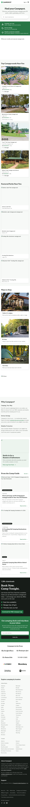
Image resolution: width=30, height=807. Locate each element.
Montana (3, 734)
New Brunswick (4, 747)
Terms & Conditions (21, 792)
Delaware (3, 699)
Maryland (3, 723)
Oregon (17, 705)
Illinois (2, 709)
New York (18, 695)
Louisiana (3, 719)
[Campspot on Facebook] (2, 803)
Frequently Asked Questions (19, 783)
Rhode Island (19, 709)
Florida (2, 701)
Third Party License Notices (7, 797)
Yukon (17, 751)
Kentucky (3, 717)
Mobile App (12, 790)
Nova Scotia (3, 752)
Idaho (2, 707)
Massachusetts (4, 725)
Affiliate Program (5, 792)
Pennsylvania (19, 707)
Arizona (3, 689)
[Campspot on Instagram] (4, 803)
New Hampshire (19, 689)
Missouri (3, 732)
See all (26, 473)
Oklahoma (18, 703)
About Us (3, 790)
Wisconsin (18, 730)
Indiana (2, 711)
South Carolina (19, 711)
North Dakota (19, 699)
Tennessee (18, 715)
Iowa (2, 713)
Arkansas (3, 691)
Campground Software (21, 790)
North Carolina (19, 697)
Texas (17, 717)
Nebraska (18, 685)
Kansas (2, 715)
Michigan (3, 726)
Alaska (2, 687)
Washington (18, 725)
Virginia (17, 723)
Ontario (17, 743)
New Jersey (18, 691)
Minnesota (3, 728)
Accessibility (12, 792)
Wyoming (18, 732)
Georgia (3, 703)
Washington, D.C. (19, 726)
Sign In (25, 2)
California (3, 693)
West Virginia (19, 728)
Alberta (2, 741)
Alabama (3, 685)
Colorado (3, 695)
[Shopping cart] (28, 2)
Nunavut (18, 741)
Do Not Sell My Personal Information (17, 795)
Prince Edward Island (20, 745)
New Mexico (18, 693)
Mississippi (3, 730)
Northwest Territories (6, 751)
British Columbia (4, 743)
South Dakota (19, 713)
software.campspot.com (6, 774)
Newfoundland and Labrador (7, 749)
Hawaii (2, 705)
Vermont (18, 721)
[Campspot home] (6, 2)
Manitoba (3, 745)
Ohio (17, 701)
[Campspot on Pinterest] (7, 803)
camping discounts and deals (17, 420)
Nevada (17, 687)
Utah (17, 719)
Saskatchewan (19, 749)
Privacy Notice (4, 795)
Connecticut (4, 697)
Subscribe (15, 637)
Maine (2, 721)
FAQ (8, 790)
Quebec (17, 747)
